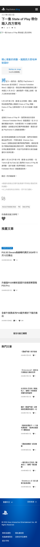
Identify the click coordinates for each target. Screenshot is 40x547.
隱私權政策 (19, 533)
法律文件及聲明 (21, 537)
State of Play (26, 207)
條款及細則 (6, 533)
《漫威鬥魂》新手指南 (29, 352)
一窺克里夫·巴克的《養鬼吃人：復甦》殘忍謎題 (29, 464)
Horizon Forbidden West (9, 207)
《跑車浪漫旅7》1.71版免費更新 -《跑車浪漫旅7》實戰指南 (29, 428)
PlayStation (13, 9)
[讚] (14, 260)
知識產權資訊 (7, 537)
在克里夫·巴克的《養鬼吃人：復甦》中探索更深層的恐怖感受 (29, 391)
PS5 (19, 207)
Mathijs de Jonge (15, 69)
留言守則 (5, 541)
